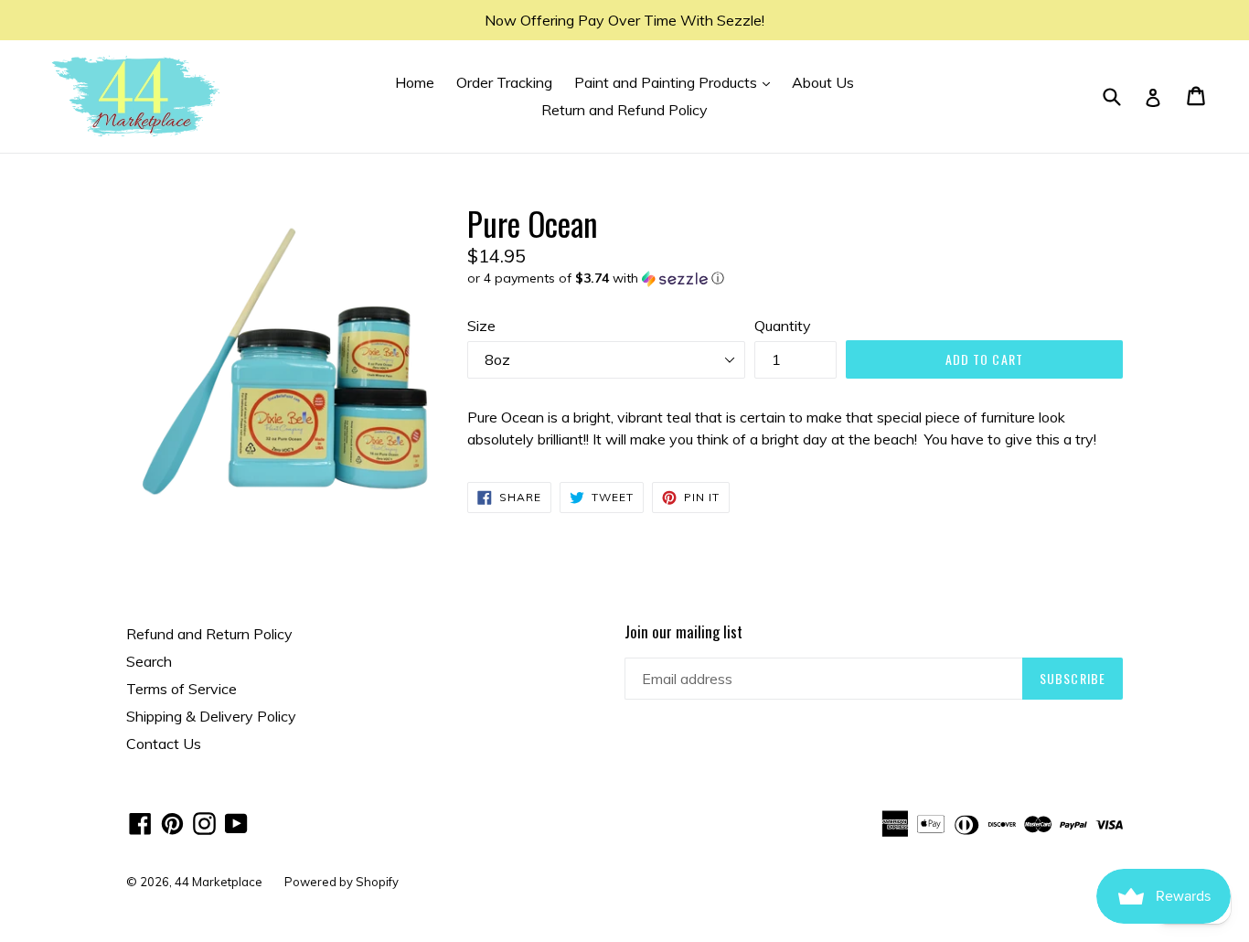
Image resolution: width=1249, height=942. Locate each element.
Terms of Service (181, 689)
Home (414, 82)
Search (149, 661)
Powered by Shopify (341, 881)
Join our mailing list (683, 632)
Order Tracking (504, 82)
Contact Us (163, 743)
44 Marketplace (218, 881)
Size (481, 325)
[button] (795, 278)
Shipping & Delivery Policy (211, 716)
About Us (823, 82)
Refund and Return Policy (209, 634)
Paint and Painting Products (676, 81)
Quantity (782, 325)
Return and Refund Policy (624, 110)
